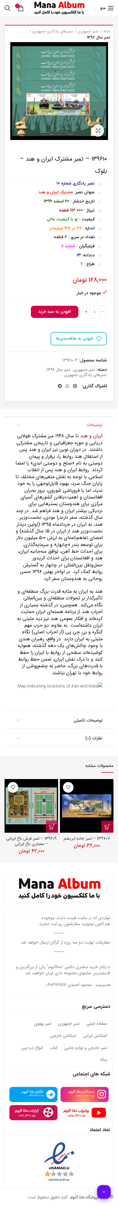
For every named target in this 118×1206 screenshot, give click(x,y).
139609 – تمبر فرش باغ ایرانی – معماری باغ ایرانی (31, 841)
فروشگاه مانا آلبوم (84, 1197)
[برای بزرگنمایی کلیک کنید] (98, 131)
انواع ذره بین (32, 1048)
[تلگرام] (60, 386)
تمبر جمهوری (88, 31)
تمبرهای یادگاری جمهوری (52, 31)
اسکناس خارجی (63, 1036)
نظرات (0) (94, 738)
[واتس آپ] (67, 386)
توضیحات (95, 424)
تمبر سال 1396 (98, 38)
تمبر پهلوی (42, 1024)
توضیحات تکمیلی (88, 720)
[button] (107, 827)
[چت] (104, 1192)
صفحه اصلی (96, 1024)
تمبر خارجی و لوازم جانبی (85, 1048)
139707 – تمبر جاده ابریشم (87, 838)
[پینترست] (75, 386)
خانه (106, 31)
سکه (103, 1060)
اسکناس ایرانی (95, 1036)
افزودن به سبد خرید (54, 311)
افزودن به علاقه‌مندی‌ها (74, 338)
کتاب (53, 1048)
